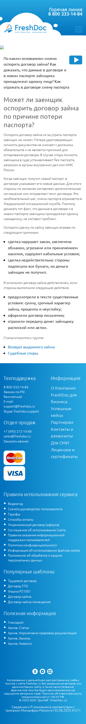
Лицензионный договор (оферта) (33, 524)
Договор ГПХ (18, 585)
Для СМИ (60, 442)
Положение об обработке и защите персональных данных (35, 557)
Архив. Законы (19, 638)
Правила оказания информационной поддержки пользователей (36, 537)
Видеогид (15, 503)
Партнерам (62, 422)
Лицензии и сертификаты (64, 453)
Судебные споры (23, 353)
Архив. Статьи (18, 627)
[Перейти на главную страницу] (25, 28)
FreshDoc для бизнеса (64, 398)
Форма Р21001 (19, 591)
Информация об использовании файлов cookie (44, 550)
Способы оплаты (20, 519)
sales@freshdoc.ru (17, 436)
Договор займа (19, 596)
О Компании (63, 387)
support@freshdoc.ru (19, 406)
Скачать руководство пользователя (35, 508)
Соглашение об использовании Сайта (37, 529)
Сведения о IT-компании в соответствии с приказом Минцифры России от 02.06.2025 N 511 (43, 708)
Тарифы (14, 514)
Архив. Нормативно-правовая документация (42, 632)
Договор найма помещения (29, 601)
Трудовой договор (22, 580)
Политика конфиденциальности (32, 545)
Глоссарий (15, 622)
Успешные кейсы (61, 412)
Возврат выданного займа (31, 346)
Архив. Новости (20, 643)
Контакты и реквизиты (62, 432)
